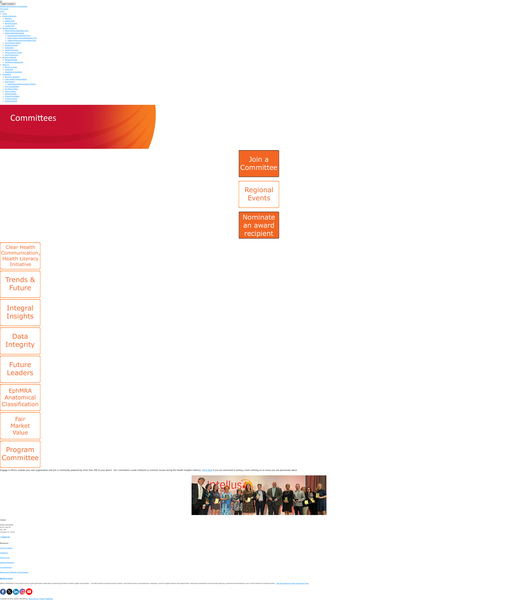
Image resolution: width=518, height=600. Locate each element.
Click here (207, 470)
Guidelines (4, 553)
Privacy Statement (46, 599)
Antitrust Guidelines (7, 563)
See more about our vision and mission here (292, 583)
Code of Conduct (6, 548)
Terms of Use (5, 558)
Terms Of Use (33, 599)
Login (2, 11)
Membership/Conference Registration (14, 6)
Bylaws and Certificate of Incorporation (14, 572)
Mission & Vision (6, 578)
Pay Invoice (4, 9)
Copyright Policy (6, 567)
